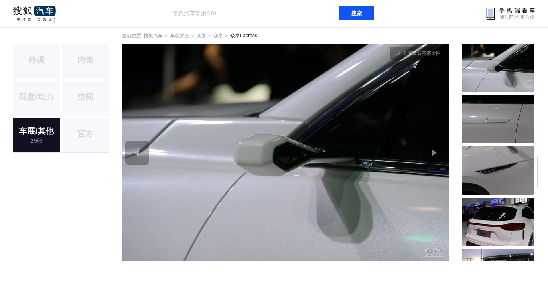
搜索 (356, 13)
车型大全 (179, 35)
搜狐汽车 (34, 14)
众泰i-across (243, 35)
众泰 (201, 35)
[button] (204, 152)
